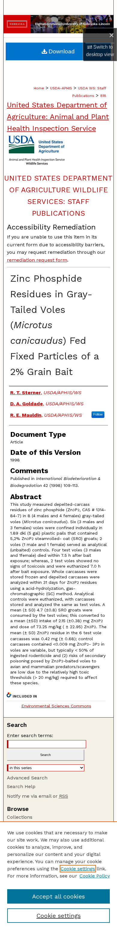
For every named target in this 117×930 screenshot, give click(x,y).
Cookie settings (78, 869)
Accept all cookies (58, 896)
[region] (58, 875)
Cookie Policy (95, 876)
